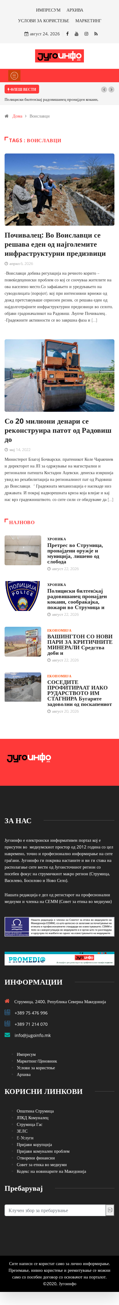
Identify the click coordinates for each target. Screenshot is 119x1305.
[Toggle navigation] (14, 75)
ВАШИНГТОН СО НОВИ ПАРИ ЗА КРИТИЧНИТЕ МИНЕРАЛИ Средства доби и (80, 644)
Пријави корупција (34, 1144)
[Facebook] (67, 34)
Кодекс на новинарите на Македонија (51, 1171)
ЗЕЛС (22, 1131)
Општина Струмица (35, 1111)
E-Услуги (25, 1138)
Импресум (26, 1054)
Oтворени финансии (36, 1158)
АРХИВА (75, 10)
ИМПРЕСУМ (48, 10)
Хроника (56, 539)
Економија (59, 630)
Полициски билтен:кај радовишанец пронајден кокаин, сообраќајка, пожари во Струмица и (77, 599)
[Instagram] (86, 34)
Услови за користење (36, 1067)
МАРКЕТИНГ (88, 20)
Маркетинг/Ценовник (37, 1061)
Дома (17, 116)
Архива (24, 1074)
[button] (104, 89)
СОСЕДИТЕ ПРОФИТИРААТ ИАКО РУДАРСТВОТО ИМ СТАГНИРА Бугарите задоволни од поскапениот (79, 692)
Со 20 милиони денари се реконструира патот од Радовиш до (58, 430)
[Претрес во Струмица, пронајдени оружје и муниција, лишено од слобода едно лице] (23, 550)
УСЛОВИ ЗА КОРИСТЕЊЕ (43, 20)
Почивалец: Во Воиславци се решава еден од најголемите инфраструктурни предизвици (55, 244)
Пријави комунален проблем (43, 1151)
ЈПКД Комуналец (33, 1117)
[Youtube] (76, 34)
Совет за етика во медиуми (42, 1164)
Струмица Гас (29, 1124)
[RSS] (96, 34)
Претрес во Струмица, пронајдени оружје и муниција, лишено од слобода (75, 553)
